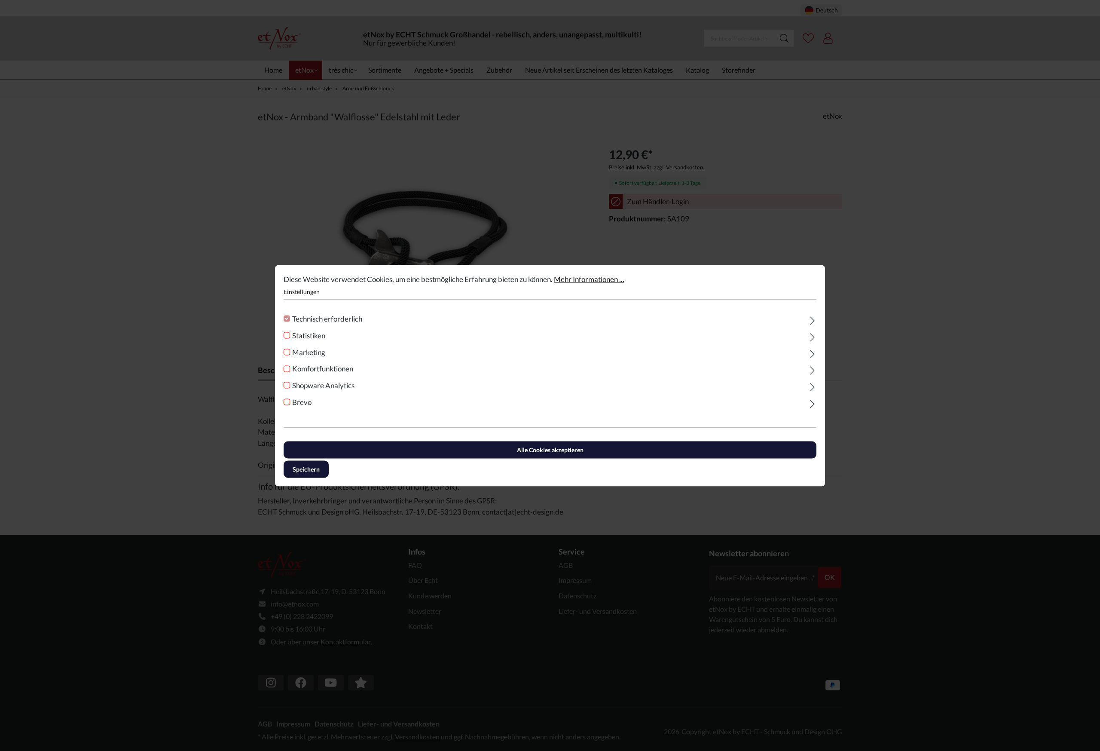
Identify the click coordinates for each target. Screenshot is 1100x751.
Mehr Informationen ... (589, 278)
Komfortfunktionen (322, 368)
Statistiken (308, 335)
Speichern (306, 468)
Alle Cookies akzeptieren (550, 449)
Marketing (308, 351)
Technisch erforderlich (327, 318)
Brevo (302, 401)
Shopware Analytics (323, 385)
